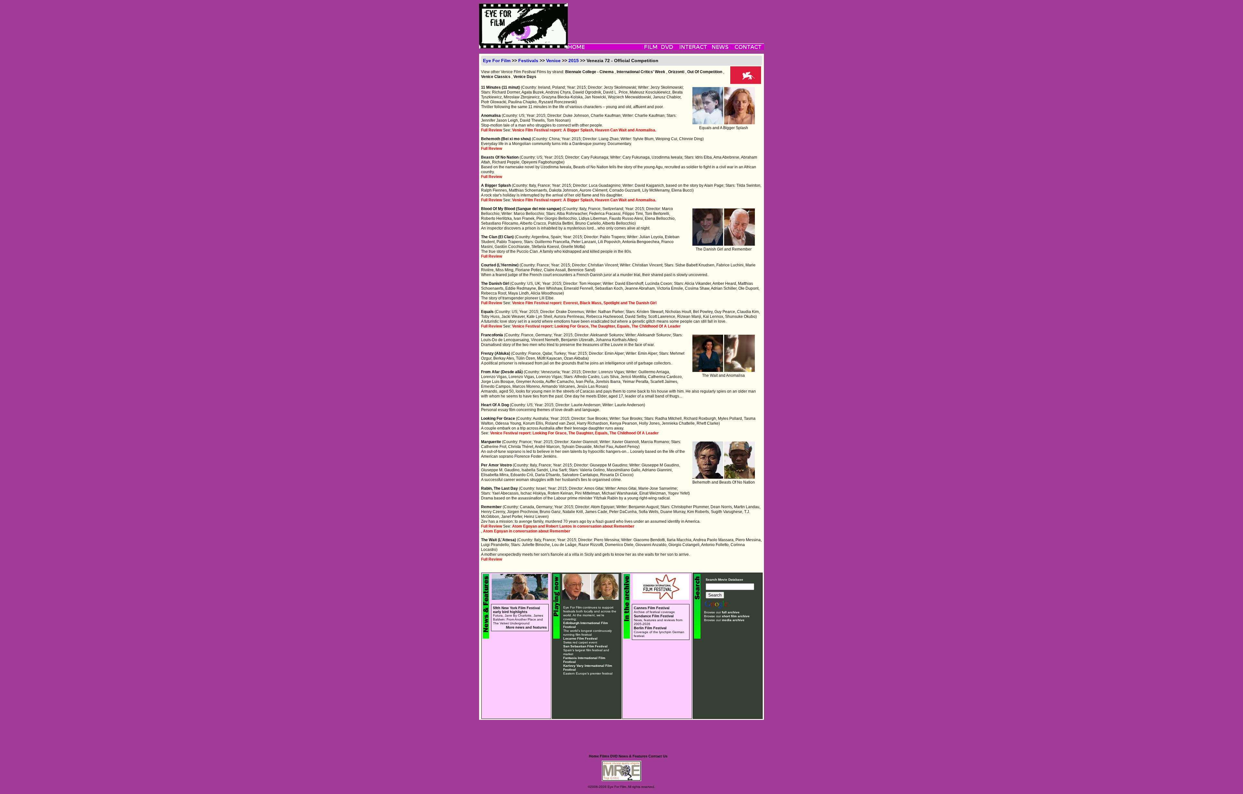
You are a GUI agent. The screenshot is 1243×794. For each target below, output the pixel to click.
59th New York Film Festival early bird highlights (516, 610)
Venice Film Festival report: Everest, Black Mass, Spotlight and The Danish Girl (584, 303)
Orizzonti (676, 72)
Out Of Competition (704, 72)
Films (604, 756)
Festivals (528, 60)
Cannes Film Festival (651, 608)
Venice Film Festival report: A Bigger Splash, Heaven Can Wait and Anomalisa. (584, 130)
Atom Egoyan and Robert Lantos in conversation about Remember (573, 526)
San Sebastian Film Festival (585, 646)
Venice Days (524, 76)
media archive (733, 620)
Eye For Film (496, 60)
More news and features (526, 627)
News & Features (633, 756)
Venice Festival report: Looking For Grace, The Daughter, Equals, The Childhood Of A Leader (596, 326)
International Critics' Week (641, 72)
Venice (553, 60)
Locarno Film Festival (580, 638)
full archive (731, 612)
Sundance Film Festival (654, 616)
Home (594, 756)
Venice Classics (495, 76)
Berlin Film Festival (650, 628)
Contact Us (657, 756)
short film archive (736, 616)
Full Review (491, 130)
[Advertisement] (666, 17)
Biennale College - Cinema (589, 72)
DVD (614, 756)
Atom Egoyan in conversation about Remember (526, 531)
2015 (573, 60)
